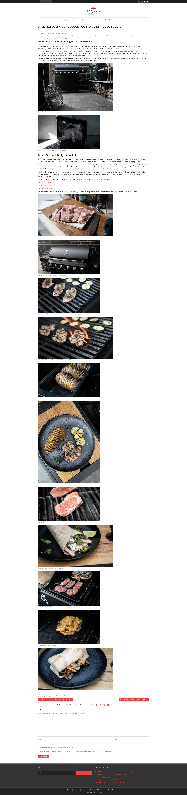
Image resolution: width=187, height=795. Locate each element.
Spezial (75, 20)
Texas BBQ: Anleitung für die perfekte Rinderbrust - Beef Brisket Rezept (114, 772)
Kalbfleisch (83, 35)
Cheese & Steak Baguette (46, 189)
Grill (68, 35)
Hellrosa (75, 35)
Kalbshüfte (89, 35)
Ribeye (104, 35)
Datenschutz (85, 790)
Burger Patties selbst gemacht (103, 777)
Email (78, 739)
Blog (66, 20)
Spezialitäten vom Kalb (112, 35)
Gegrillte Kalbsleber (44, 182)
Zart (133, 35)
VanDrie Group (122, 35)
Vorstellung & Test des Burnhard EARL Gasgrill (107, 780)
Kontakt (69, 790)
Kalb (79, 35)
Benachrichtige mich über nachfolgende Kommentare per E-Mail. (56, 747)
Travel (66, 33)
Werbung (129, 35)
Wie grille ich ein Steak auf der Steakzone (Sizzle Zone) (109, 782)
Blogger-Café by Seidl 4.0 (51, 35)
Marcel (43, 33)
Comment (40, 717)
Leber (94, 35)
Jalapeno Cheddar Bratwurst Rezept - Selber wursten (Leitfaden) (112, 774)
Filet (65, 35)
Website (116, 739)
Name (40, 739)
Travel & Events (96, 20)
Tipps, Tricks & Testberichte (112, 20)
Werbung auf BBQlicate (96, 790)
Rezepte (84, 20)
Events (62, 33)
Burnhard (60, 35)
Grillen (70, 35)
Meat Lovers (99, 35)
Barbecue (42, 35)
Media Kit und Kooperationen (112, 790)
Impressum (76, 790)
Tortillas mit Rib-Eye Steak (46, 185)
